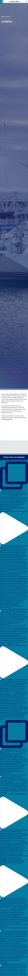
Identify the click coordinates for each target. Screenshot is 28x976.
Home (2, 16)
